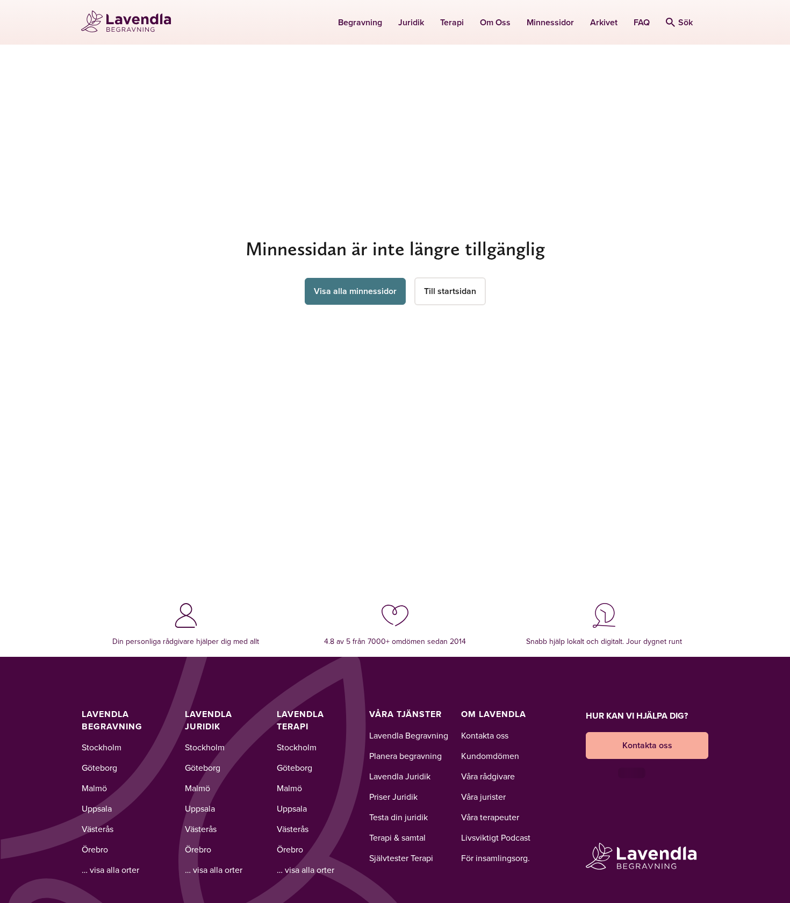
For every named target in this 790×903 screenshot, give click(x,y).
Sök (685, 22)
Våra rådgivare (488, 776)
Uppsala (97, 808)
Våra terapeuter (490, 817)
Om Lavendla (493, 714)
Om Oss (495, 22)
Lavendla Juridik (208, 720)
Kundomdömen (490, 756)
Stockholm (101, 747)
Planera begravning (405, 756)
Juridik (411, 22)
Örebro (95, 849)
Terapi (452, 22)
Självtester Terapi (401, 858)
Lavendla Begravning (112, 720)
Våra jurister (483, 796)
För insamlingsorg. (495, 858)
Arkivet (603, 22)
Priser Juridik (393, 796)
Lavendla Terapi (300, 720)
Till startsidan (450, 291)
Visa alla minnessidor (355, 291)
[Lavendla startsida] (131, 22)
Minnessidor (550, 22)
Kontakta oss (484, 735)
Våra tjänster (405, 714)
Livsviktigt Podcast (495, 837)
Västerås (97, 829)
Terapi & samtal (397, 837)
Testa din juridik (398, 817)
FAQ (642, 22)
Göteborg (99, 767)
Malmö (94, 788)
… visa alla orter (110, 870)
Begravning (360, 22)
